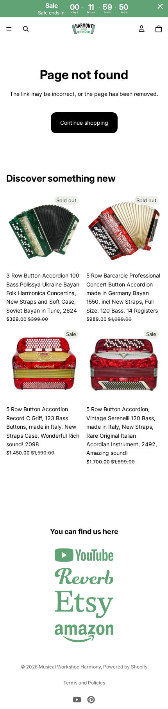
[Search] (25, 28)
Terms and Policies (84, 683)
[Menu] (9, 29)
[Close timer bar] (160, 6)
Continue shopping (84, 122)
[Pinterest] (91, 699)
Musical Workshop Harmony (70, 667)
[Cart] (158, 28)
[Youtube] (77, 699)
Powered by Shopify (125, 667)
